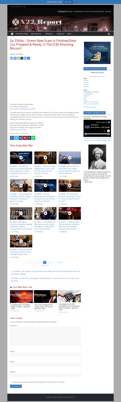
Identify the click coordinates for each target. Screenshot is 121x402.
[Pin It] (25, 138)
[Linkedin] (20, 138)
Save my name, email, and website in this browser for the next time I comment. (38, 382)
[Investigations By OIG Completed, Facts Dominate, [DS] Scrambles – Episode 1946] (69, 291)
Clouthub (86, 86)
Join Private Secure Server (97, 76)
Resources (48, 34)
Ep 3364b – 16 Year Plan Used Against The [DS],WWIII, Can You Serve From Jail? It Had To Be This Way (45, 279)
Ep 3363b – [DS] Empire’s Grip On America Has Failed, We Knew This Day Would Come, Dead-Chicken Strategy (45, 272)
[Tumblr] (29, 138)
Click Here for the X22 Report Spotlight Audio (97, 138)
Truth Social (87, 92)
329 (59, 262)
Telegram (86, 96)
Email (12, 362)
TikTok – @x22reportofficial (91, 104)
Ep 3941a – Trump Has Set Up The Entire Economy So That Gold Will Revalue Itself (21, 252)
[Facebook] (12, 138)
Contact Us (60, 34)
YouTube (86, 82)
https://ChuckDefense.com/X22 (24, 109)
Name (12, 351)
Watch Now (68, 2)
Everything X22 (36, 34)
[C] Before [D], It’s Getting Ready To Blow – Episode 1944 (20, 307)
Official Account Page (90, 107)
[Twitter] (16, 138)
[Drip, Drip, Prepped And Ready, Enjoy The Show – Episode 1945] (45, 291)
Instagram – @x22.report (91, 102)
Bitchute (86, 84)
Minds (85, 100)
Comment (14, 326)
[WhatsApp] (33, 138)
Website (12, 372)
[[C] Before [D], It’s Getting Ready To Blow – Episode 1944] (21, 291)
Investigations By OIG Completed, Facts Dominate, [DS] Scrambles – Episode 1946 (69, 307)
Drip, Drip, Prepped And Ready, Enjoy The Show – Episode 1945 (44, 307)
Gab (85, 98)
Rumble (86, 80)
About (69, 34)
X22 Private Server (22, 34)
